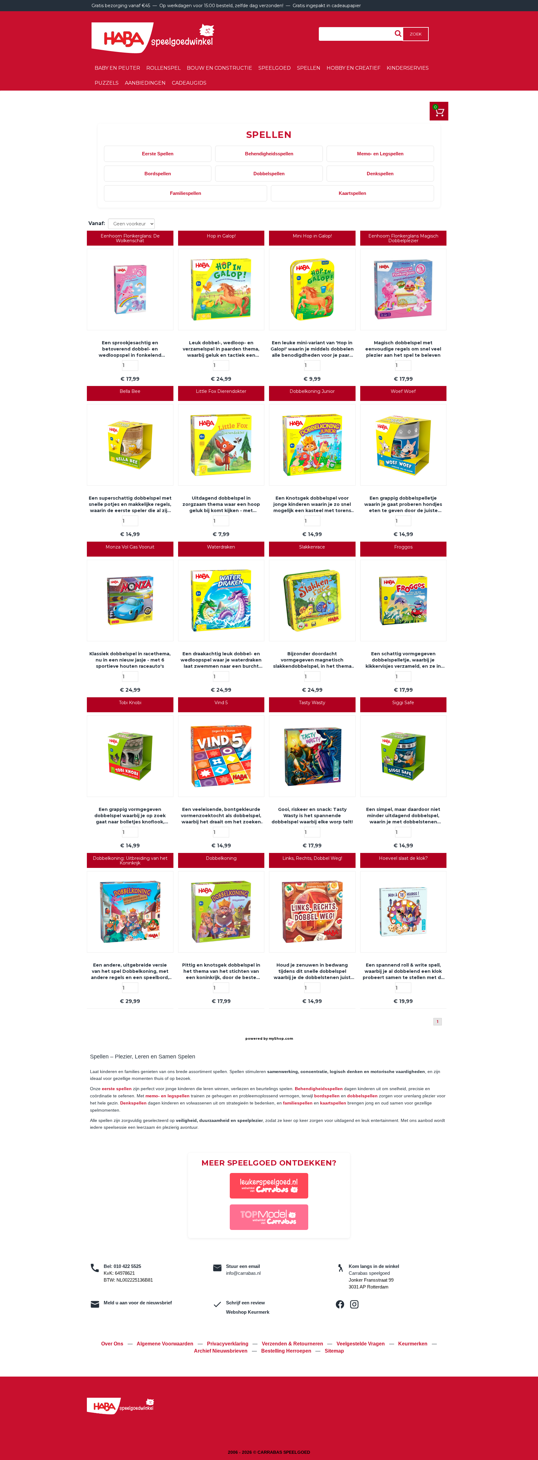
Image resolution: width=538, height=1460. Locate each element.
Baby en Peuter (117, 68)
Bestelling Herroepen (287, 1351)
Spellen (308, 68)
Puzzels (107, 83)
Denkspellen (380, 173)
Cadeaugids (189, 83)
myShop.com (281, 1039)
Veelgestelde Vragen (361, 1343)
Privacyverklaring (228, 1343)
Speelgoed (274, 68)
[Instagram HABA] (354, 1304)
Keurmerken (413, 1343)
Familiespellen (185, 193)
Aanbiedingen (145, 83)
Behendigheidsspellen (269, 153)
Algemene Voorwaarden (166, 1343)
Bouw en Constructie (219, 68)
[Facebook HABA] (340, 1304)
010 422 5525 (127, 1266)
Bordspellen (157, 173)
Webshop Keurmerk (247, 1312)
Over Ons (113, 1343)
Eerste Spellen (157, 153)
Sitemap (334, 1351)
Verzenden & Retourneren (293, 1343)
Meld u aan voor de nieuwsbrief (138, 1302)
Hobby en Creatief (353, 68)
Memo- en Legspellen (380, 153)
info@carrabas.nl (243, 1273)
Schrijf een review (245, 1302)
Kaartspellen (352, 193)
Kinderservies (408, 68)
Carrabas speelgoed (369, 1273)
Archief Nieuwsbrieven (221, 1351)
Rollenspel (163, 68)
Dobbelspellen (269, 173)
